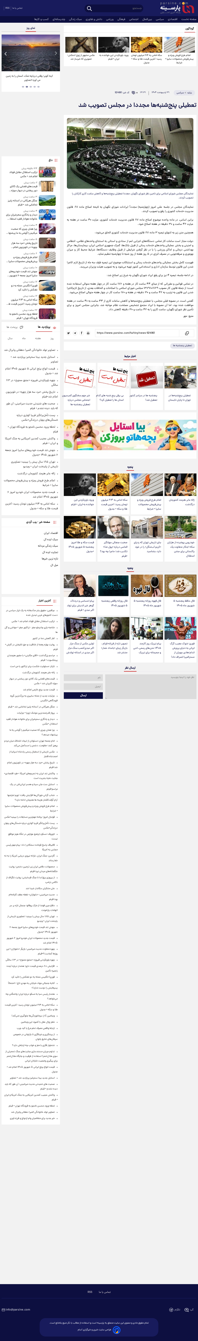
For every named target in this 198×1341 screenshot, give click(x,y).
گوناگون (189, 29)
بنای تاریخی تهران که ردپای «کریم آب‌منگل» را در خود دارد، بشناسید (147, 547)
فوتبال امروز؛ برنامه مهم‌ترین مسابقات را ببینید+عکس (29, 817)
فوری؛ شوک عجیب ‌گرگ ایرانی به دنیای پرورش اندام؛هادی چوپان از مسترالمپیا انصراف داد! (182, 650)
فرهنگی (121, 19)
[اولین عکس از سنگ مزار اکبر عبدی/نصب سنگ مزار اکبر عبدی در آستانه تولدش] (80, 628)
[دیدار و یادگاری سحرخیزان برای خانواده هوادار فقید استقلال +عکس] (47, 215)
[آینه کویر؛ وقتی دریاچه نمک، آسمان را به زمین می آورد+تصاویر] (31, 53)
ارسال (83, 695)
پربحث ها (12, 327)
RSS (7, 8)
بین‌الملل (147, 19)
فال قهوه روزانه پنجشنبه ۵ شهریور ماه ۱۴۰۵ (147, 603)
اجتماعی (134, 19)
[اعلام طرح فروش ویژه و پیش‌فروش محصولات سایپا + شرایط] (179, 45)
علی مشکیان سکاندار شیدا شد (40, 888)
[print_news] (88, 333)
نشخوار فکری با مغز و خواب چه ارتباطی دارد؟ (33, 1045)
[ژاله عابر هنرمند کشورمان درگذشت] (180, 484)
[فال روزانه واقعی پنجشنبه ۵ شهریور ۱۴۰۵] (113, 586)
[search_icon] (89, 9)
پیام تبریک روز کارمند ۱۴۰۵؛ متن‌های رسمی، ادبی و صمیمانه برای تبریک (147, 648)
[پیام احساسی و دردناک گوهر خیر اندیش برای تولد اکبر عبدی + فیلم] (80, 586)
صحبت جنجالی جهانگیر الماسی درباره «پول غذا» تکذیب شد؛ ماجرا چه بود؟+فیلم (113, 549)
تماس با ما (17, 8)
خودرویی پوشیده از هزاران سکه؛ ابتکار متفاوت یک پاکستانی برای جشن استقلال (181, 549)
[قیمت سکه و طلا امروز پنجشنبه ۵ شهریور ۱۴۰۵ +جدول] (80, 527)
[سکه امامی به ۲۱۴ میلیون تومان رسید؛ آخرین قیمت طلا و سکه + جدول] (146, 45)
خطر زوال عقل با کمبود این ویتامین (38, 1022)
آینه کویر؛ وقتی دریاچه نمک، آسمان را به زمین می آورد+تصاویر (29, 78)
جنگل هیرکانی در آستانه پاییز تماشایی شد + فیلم (22, 203)
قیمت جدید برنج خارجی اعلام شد (39, 690)
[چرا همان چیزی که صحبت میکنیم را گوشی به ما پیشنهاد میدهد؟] (47, 229)
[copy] (186, 333)
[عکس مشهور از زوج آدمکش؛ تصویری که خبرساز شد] (80, 45)
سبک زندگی (76, 19)
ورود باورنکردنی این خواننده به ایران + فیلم (113, 57)
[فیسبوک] (81, 333)
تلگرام (177, 1310)
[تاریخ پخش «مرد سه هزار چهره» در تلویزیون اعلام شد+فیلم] (47, 243)
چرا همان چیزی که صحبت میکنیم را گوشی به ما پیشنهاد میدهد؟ (22, 231)
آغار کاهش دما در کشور (43, 638)
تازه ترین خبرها (50, 559)
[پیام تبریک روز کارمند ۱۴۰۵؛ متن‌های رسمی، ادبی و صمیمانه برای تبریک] (147, 628)
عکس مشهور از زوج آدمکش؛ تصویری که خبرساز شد (81, 57)
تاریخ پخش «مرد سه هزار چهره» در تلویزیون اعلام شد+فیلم (24, 245)
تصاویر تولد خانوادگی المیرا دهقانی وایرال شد (29, 350)
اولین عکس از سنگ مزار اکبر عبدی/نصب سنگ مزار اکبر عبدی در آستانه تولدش (80, 648)
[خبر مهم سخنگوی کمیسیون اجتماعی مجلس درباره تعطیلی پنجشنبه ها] (80, 377)
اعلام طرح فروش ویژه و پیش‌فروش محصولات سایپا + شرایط (179, 59)
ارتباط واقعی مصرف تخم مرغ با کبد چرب (36, 1028)
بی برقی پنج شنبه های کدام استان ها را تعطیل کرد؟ (110, 398)
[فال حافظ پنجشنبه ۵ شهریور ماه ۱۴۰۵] (180, 586)
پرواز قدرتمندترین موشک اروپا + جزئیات (36, 713)
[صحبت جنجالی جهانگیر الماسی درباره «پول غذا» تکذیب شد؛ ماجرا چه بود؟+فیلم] (113, 527)
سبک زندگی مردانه (48, 546)
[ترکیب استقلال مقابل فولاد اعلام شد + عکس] (47, 173)
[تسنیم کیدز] (130, 436)
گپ (192, 1310)
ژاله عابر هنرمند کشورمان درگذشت (182, 502)
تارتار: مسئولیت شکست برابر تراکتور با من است (32, 666)
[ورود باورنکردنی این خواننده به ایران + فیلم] (113, 45)
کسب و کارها (42, 19)
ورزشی (110, 19)
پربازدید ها (44, 327)
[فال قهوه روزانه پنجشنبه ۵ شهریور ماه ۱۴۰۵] (147, 586)
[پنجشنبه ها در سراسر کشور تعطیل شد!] (147, 377)
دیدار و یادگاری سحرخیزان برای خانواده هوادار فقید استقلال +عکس (21, 217)
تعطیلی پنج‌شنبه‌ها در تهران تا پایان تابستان (179, 398)
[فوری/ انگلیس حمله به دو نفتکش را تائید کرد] (47, 286)
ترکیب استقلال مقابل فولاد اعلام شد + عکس (23, 174)
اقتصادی (173, 19)
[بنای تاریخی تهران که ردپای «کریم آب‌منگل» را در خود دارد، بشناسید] (147, 527)
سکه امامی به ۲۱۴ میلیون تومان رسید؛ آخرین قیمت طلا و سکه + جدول (146, 59)
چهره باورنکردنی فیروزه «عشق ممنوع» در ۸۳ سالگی (30, 960)
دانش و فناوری (94, 19)
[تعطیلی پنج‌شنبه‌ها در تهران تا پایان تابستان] (180, 377)
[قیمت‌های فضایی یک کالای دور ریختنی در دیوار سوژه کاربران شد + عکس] (47, 187)
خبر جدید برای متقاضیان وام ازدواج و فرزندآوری (32, 1118)
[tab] (38, 87)
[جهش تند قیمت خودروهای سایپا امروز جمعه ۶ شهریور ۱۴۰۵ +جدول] (47, 272)
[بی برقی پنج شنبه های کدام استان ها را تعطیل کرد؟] (113, 377)
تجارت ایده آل (50, 552)
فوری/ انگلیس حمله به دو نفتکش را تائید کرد (24, 288)
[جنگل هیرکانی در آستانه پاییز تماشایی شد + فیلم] (47, 201)
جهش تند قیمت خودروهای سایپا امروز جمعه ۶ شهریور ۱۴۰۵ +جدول (23, 274)
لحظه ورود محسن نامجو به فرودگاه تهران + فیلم (23, 316)
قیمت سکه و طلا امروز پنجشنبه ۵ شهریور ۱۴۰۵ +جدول (81, 547)
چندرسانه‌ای (59, 19)
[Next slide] (56, 53)
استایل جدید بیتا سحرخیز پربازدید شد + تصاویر (32, 1078)
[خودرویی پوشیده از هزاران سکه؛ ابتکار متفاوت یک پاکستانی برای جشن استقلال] (180, 527)
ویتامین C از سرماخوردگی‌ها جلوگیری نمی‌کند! (33, 1016)
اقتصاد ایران (51, 533)
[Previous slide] (6, 53)
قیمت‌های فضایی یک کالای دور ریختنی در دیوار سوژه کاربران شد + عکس (23, 189)
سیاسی (160, 19)
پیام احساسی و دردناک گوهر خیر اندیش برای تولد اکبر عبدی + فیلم (80, 605)
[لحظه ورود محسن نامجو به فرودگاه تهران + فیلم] (47, 314)
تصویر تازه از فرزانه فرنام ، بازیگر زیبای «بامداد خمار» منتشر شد (114, 648)
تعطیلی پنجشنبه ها (182, 345)
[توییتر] (68, 333)
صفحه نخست (188, 19)
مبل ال (54, 565)
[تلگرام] (75, 333)
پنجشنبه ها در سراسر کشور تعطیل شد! (143, 398)
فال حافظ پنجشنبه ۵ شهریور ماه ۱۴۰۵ (184, 603)
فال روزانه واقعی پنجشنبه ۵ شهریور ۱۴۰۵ (114, 603)
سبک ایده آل (51, 540)
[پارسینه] (175, 8)
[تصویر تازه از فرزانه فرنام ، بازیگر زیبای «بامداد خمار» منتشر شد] (113, 628)
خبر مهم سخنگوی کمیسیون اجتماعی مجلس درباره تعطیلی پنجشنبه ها (76, 400)
